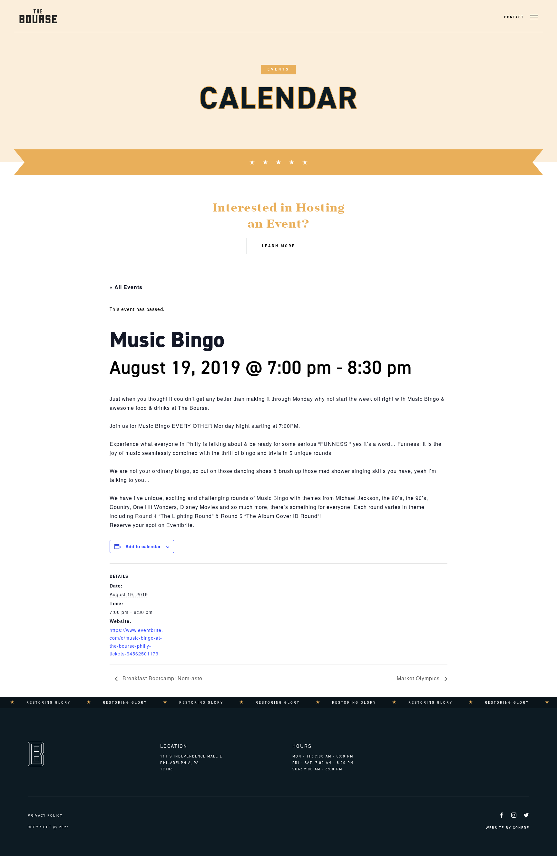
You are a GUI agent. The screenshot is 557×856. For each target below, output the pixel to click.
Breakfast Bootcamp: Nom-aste (161, 678)
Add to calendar (143, 546)
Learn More (278, 246)
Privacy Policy (45, 815)
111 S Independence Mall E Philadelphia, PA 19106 (191, 762)
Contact (514, 17)
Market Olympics (419, 678)
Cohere (521, 827)
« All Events (126, 287)
